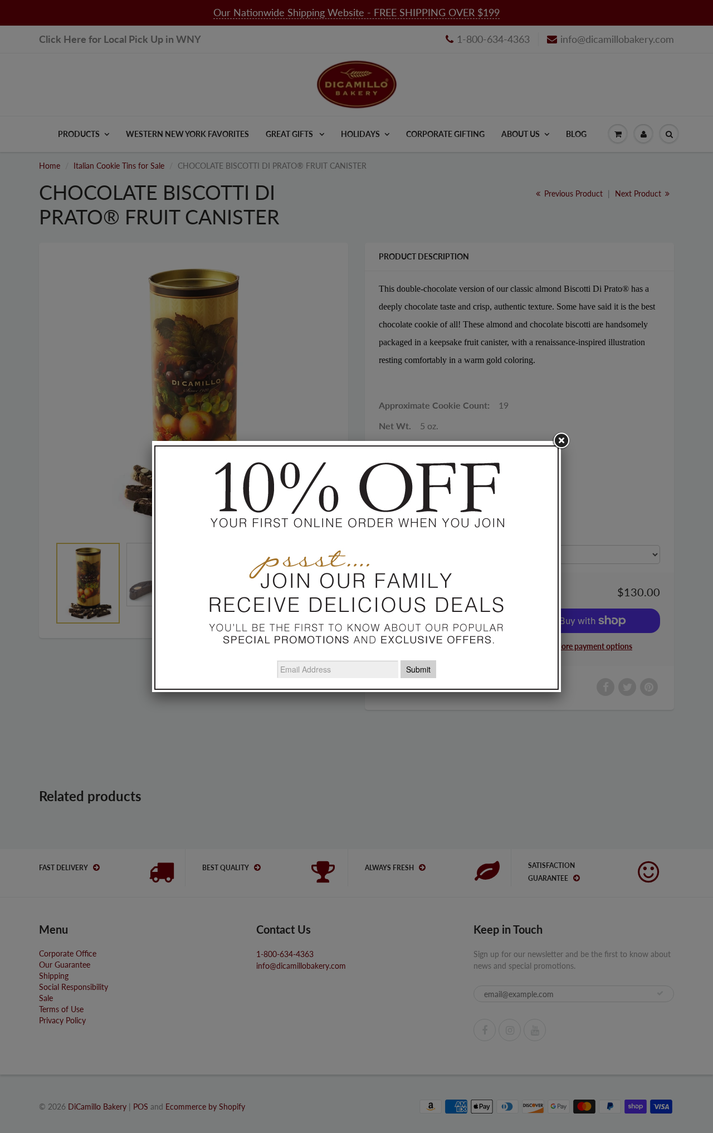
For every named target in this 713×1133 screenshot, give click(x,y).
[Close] (561, 441)
